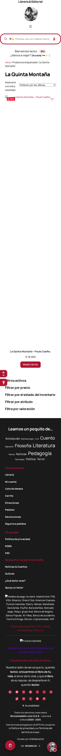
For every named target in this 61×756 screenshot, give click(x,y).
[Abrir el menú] (30, 26)
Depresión (9, 446)
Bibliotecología (27, 439)
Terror (41, 459)
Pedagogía (40, 453)
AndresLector (36, 738)
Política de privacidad (22, 728)
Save (12, 99)
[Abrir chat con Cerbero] (52, 747)
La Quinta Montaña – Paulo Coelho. (30, 351)
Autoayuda (12, 438)
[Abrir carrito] (10, 746)
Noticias (21, 454)
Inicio (8, 62)
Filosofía (23, 446)
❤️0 (42, 51)
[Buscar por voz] (54, 39)
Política (31, 459)
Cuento (47, 438)
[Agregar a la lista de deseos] (52, 99)
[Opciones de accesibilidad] (3, 382)
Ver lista (31, 750)
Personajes (20, 459)
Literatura (44, 445)
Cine (37, 439)
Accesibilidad (31, 705)
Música (12, 454)
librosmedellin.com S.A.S (24, 716)
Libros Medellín (14, 468)
